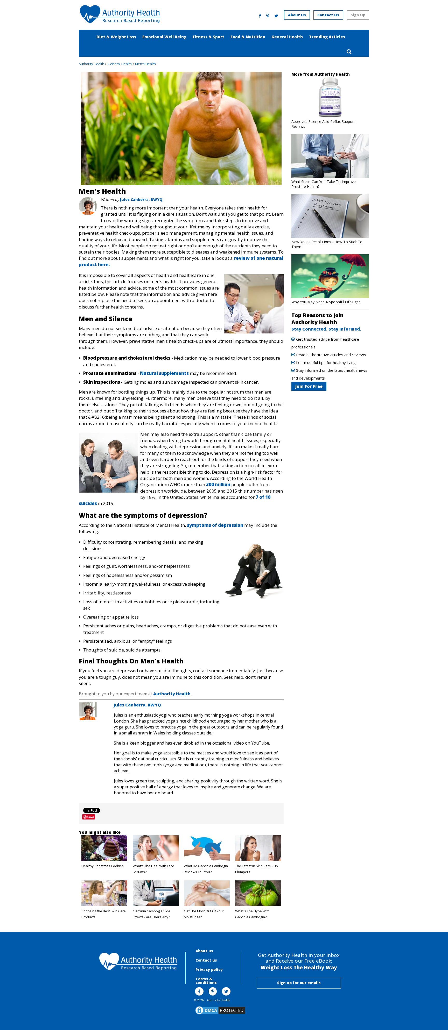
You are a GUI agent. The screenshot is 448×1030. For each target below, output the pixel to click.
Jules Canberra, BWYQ (141, 199)
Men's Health (145, 63)
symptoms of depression (215, 525)
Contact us (206, 960)
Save (90, 817)
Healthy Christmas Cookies (102, 866)
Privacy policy (209, 969)
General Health (287, 36)
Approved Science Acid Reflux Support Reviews (323, 124)
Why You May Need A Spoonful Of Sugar (325, 301)
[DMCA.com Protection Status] (220, 1014)
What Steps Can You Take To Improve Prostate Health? (323, 184)
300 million (218, 484)
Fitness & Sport (208, 36)
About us (204, 950)
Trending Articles (327, 36)
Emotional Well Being (164, 36)
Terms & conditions (206, 980)
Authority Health (91, 63)
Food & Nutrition (247, 36)
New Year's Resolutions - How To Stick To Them (326, 244)
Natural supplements (164, 373)
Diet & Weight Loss (116, 36)
